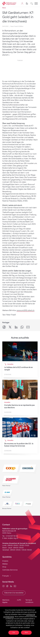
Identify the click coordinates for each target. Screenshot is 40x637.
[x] (10, 327)
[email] (28, 327)
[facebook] (4, 327)
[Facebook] (7, 586)
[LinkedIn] (11, 586)
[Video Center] (15, 586)
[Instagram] (3, 586)
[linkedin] (16, 327)
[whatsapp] (22, 327)
